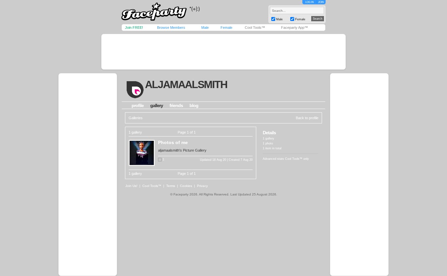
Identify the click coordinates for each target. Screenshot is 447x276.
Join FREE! (134, 27)
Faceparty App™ (294, 27)
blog (193, 105)
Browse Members (171, 27)
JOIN (321, 2)
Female (226, 27)
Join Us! (131, 186)
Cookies (186, 186)
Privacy (202, 186)
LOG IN (309, 2)
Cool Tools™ (255, 27)
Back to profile (307, 118)
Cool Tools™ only (297, 158)
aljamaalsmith (186, 84)
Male (205, 27)
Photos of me (173, 142)
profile (138, 105)
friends (176, 105)
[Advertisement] (223, 51)
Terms (170, 186)
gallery (156, 105)
